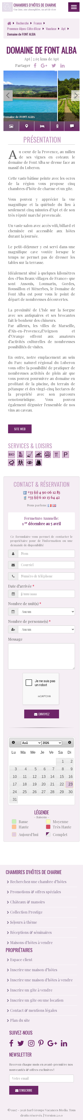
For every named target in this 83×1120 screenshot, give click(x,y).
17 (15, 784)
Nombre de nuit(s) (23, 603)
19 (35, 784)
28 (52, 792)
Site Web (20, 428)
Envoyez (44, 713)
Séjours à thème (23, 922)
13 (44, 777)
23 (70, 784)
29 (62, 792)
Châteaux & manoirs (27, 901)
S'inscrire (25, 1090)
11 (25, 777)
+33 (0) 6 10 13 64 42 (44, 497)
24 (15, 792)
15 (62, 777)
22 (62, 784)
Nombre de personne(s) (28, 621)
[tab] (11, 126)
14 (52, 777)
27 (44, 792)
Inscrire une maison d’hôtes (33, 969)
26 (35, 792)
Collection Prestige (25, 912)
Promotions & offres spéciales (35, 891)
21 (52, 784)
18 (25, 784)
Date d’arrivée (20, 586)
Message (15, 639)
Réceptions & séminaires (30, 932)
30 (70, 792)
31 (15, 799)
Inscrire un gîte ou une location (36, 1000)
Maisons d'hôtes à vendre (31, 942)
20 (44, 784)
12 (35, 777)
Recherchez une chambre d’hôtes (37, 881)
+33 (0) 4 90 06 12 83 (44, 492)
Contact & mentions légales (33, 1010)
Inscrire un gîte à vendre (30, 990)
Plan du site (19, 1020)
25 (25, 792)
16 (70, 777)
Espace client (20, 959)
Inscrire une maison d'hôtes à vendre (41, 979)
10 (15, 777)
